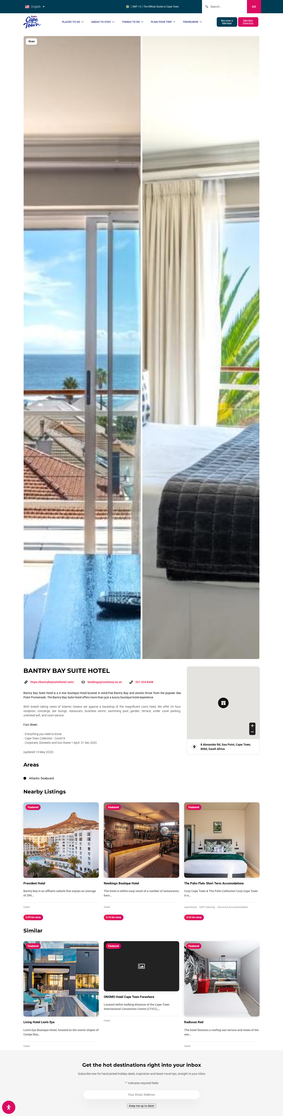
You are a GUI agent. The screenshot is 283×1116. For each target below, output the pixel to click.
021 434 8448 (144, 682)
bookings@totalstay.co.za (105, 682)
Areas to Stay (101, 21)
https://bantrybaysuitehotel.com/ (52, 682)
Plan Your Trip (161, 21)
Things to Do (131, 21)
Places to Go (71, 21)
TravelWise (190, 21)
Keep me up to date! (141, 1106)
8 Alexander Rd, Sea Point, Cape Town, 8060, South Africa (226, 747)
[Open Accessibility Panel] (8, 1107)
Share (31, 41)
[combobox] (224, 6)
